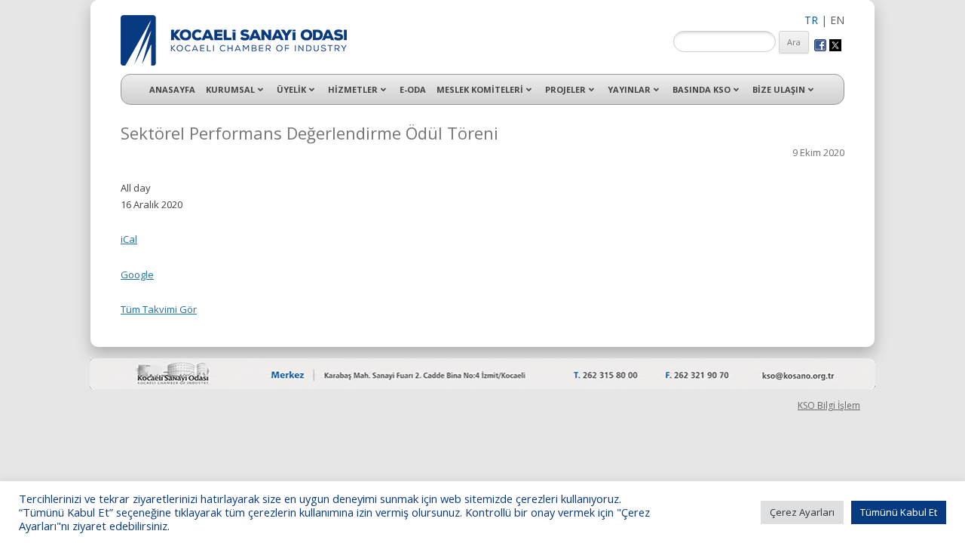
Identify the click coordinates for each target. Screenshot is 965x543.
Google (137, 274)
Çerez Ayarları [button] (802, 512)
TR (811, 20)
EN (837, 20)
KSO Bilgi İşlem (829, 405)
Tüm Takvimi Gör (159, 309)
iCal (129, 239)
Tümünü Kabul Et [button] (898, 512)
